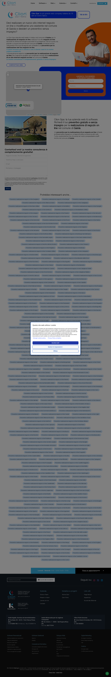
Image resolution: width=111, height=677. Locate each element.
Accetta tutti (55, 343)
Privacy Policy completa (54, 338)
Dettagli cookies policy (39, 338)
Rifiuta (56, 351)
